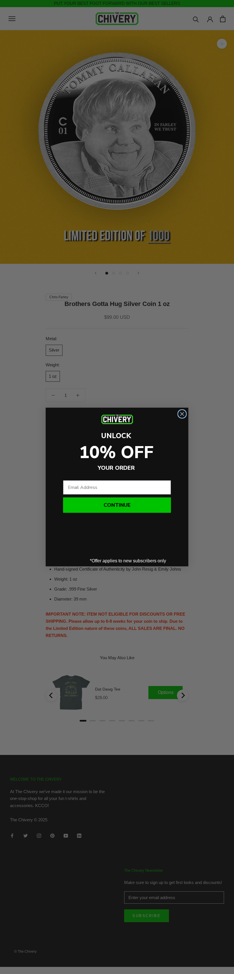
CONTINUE (117, 505)
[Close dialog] (182, 414)
